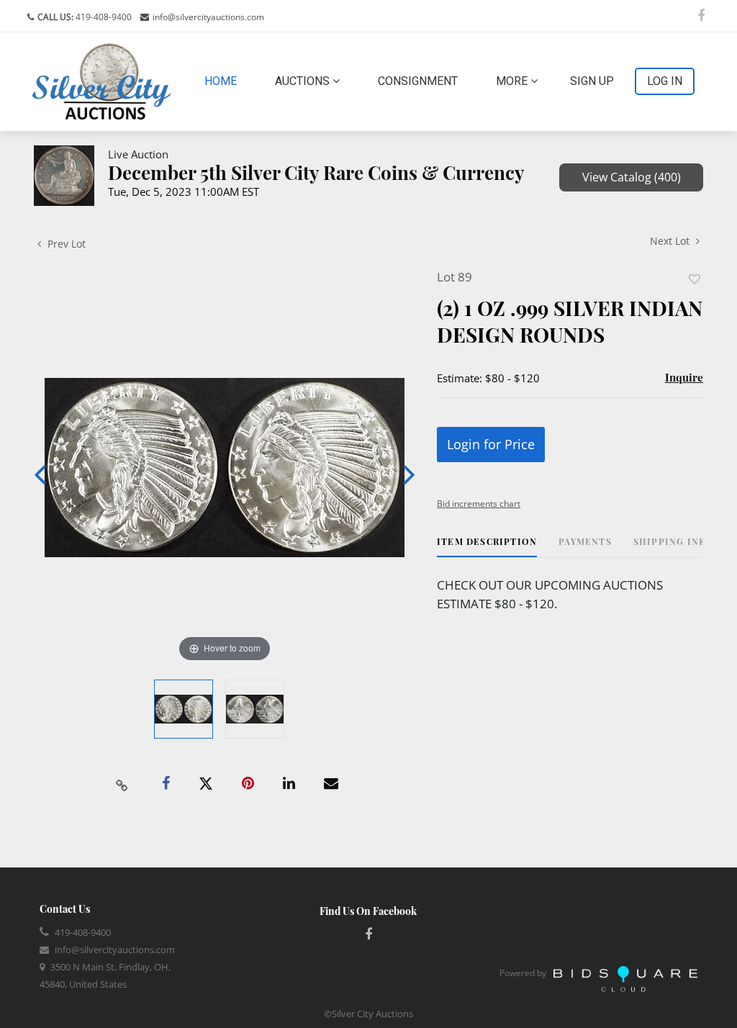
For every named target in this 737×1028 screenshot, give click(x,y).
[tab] (487, 546)
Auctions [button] (304, 81)
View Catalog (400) (631, 177)
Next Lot (671, 241)
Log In (664, 81)
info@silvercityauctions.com (208, 17)
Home (223, 80)
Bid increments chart (478, 503)
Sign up (592, 81)
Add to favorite (694, 279)
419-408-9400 (102, 17)
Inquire (684, 377)
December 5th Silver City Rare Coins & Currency (316, 172)
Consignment (418, 81)
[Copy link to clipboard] (122, 784)
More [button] (513, 81)
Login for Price (491, 444)
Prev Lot (65, 244)
